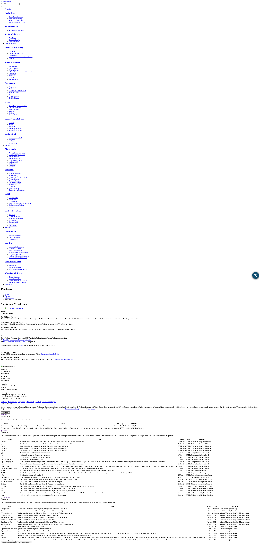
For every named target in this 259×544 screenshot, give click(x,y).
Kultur (8, 102)
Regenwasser (13, 220)
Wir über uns (13, 226)
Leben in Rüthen (10, 43)
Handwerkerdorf (14, 109)
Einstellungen (6, 412)
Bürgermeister (13, 198)
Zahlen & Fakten (14, 237)
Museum (11, 111)
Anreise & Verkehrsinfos (17, 153)
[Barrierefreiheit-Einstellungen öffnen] (255, 275)
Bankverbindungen (15, 183)
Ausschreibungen (14, 40)
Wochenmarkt (13, 79)
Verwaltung (9, 170)
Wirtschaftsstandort (13, 262)
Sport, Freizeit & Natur (14, 119)
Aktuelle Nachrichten (16, 17)
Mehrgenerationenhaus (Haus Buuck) (21, 57)
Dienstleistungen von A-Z (17, 155)
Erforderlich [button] (4, 414)
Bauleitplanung (14, 68)
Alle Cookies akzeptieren (23, 542)
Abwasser (12, 215)
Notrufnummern (14, 96)
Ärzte (10, 89)
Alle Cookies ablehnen (8, 542)
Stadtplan (12, 166)
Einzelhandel (13, 265)
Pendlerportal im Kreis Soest (18, 258)
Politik (7, 194)
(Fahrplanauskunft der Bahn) (50, 354)
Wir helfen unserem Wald (17, 22)
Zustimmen (6, 416)
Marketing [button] (4, 430)
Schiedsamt (12, 164)
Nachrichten (10, 13)
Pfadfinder (12, 126)
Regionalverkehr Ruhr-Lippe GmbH (17, 340)
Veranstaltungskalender (16, 30)
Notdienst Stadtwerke (16, 218)
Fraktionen (12, 199)
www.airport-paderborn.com (64, 359)
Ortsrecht (12, 186)
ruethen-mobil (13, 162)
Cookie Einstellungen (49, 402)
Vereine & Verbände (15, 130)
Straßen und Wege (15, 235)
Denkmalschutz (14, 70)
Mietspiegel (12, 74)
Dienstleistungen (14, 277)
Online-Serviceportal (15, 160)
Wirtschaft (8, 227)
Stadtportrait (10, 134)
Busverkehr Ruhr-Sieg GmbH (15, 342)
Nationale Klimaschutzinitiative (19, 256)
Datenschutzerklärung (72, 409)
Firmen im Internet (15, 267)
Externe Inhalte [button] (6, 497)
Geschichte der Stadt (15, 138)
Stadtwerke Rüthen (13, 211)
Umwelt (11, 77)
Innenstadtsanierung (15, 19)
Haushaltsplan (13, 184)
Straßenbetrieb (13, 222)
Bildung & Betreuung (14, 47)
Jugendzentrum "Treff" (16, 53)
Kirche (11, 94)
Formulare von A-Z (15, 158)
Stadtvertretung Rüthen (16, 205)
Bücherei (12, 51)
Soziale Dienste (14, 98)
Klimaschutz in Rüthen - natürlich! (20, 252)
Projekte (8, 243)
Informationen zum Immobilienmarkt (20, 72)
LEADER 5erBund (15, 254)
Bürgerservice (10, 149)
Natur (11, 124)
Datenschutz (30, 402)
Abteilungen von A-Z (16, 173)
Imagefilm (12, 140)
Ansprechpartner (14, 179)
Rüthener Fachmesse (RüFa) (18, 281)
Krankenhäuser (14, 92)
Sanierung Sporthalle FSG (17, 249)
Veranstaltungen (11, 26)
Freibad (11, 123)
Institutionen (10, 83)
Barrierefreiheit (12, 402)
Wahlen (11, 207)
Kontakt (38, 402)
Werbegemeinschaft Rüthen (18, 282)
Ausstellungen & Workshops (18, 106)
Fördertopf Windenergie (16, 247)
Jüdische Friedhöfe (15, 107)
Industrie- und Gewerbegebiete (19, 269)
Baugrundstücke (14, 66)
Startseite (8, 294)
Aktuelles (8, 9)
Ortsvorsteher (13, 201)
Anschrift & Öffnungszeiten (18, 177)
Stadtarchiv (12, 113)
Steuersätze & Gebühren (16, 190)
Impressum (21, 402)
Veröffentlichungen (13, 34)
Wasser (11, 224)
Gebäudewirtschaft (15, 216)
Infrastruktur (10, 231)
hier (22, 345)
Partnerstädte (13, 143)
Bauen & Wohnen (12, 62)
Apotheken (12, 87)
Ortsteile (11, 141)
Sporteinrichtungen (15, 128)
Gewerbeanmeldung (15, 279)
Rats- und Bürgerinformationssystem (20, 203)
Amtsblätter (12, 38)
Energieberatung (14, 156)
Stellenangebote (14, 41)
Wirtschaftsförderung (14, 273)
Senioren (12, 75)
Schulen (11, 59)
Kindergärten (13, 55)
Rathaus (7, 145)
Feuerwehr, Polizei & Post (17, 91)
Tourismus (8, 284)
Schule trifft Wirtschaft (16, 20)
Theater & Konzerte (15, 115)
